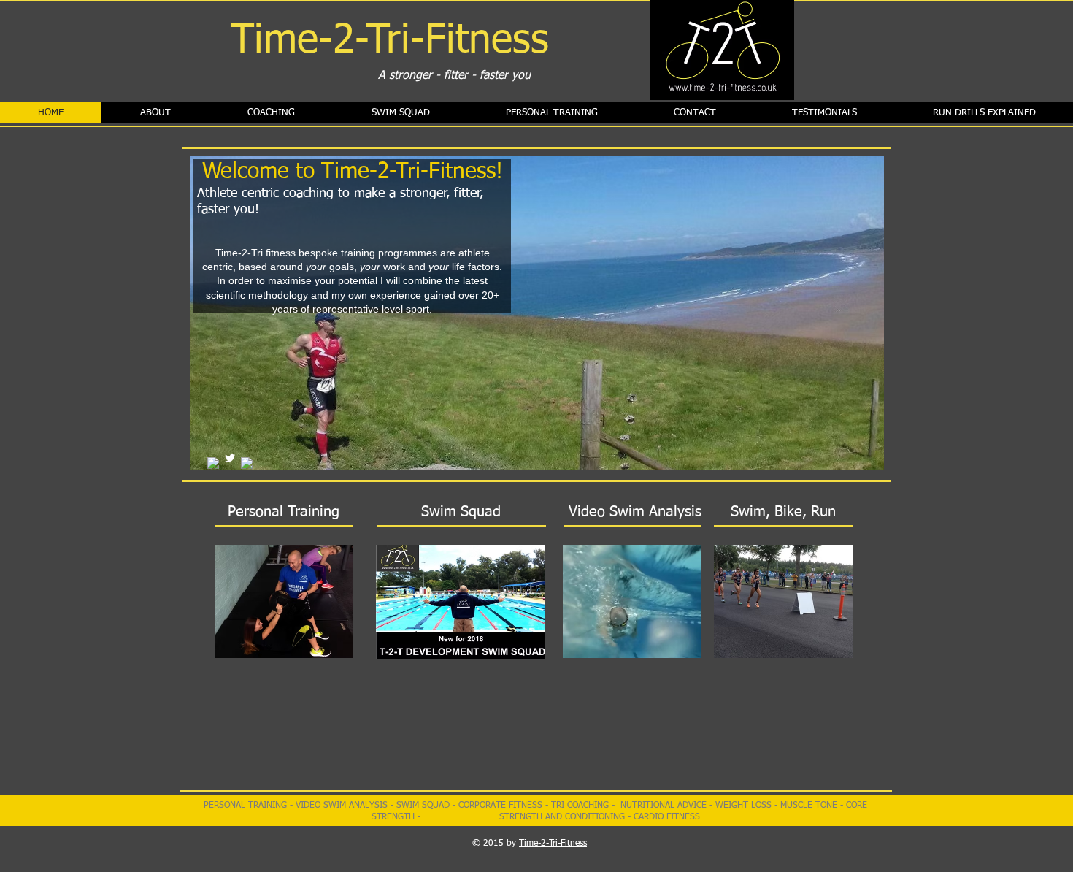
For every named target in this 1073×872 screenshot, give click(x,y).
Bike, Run (803, 512)
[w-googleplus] (213, 463)
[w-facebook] (247, 463)
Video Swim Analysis (635, 512)
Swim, (750, 512)
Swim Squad (461, 512)
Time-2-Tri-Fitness (553, 843)
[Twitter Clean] (230, 458)
